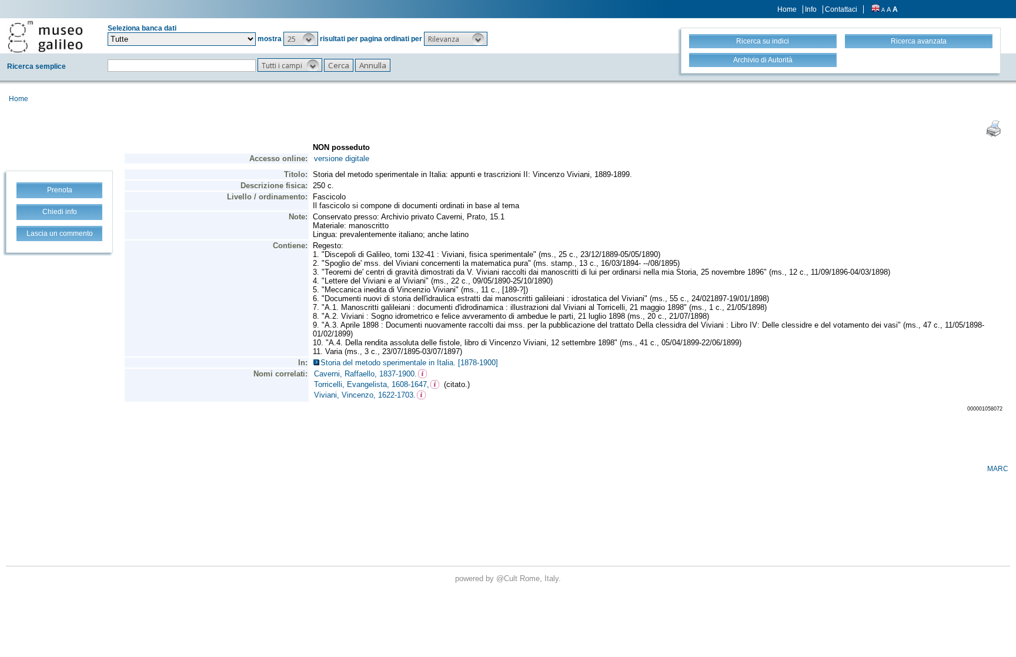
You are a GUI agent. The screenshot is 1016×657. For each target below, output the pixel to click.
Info (811, 9)
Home (787, 9)
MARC (997, 469)
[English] (875, 9)
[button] (300, 39)
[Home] (45, 36)
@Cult (508, 578)
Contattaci (841, 9)
